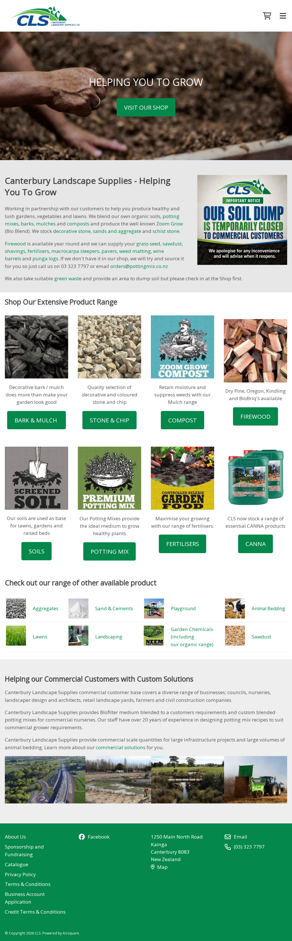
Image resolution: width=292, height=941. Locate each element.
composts (78, 223)
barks (27, 223)
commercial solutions (120, 747)
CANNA (256, 544)
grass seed (148, 243)
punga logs (45, 258)
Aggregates (45, 608)
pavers (109, 251)
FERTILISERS (182, 544)
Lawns (40, 636)
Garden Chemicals (192, 629)
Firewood (15, 243)
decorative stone (72, 231)
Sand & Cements (114, 608)
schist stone (166, 231)
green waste (68, 278)
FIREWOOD (255, 416)
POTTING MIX (110, 551)
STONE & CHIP (109, 420)
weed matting (135, 251)
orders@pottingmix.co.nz (139, 266)
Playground (183, 608)
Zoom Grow (169, 223)
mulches (46, 223)
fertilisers (38, 251)
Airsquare (71, 933)
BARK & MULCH (36, 420)
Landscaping (108, 637)
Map (162, 867)
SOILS (36, 551)
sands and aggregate (117, 231)
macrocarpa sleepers (75, 251)
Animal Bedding (268, 608)
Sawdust (261, 636)
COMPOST (182, 420)
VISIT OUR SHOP (146, 107)
